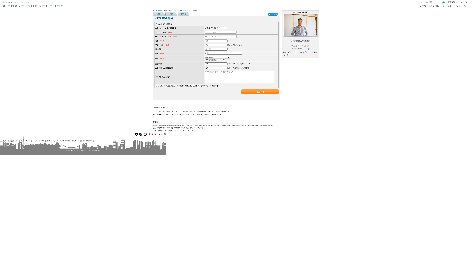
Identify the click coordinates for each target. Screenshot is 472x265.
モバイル (41, 141)
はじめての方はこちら (87, 141)
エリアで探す (434, 6)
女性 (240, 45)
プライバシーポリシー (176, 114)
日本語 (151, 134)
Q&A (458, 6)
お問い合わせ (50, 141)
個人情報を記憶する (165, 24)
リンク (34, 141)
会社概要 (3, 141)
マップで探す (421, 6)
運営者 (183, 14)
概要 (159, 14)
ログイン (464, 2)
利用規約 (160, 114)
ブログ (465, 6)
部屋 (171, 14)
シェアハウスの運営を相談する (67, 141)
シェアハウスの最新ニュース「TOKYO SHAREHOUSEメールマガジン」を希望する (188, 86)
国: (206, 53)
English (160, 134)
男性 (234, 45)
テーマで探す (448, 6)
